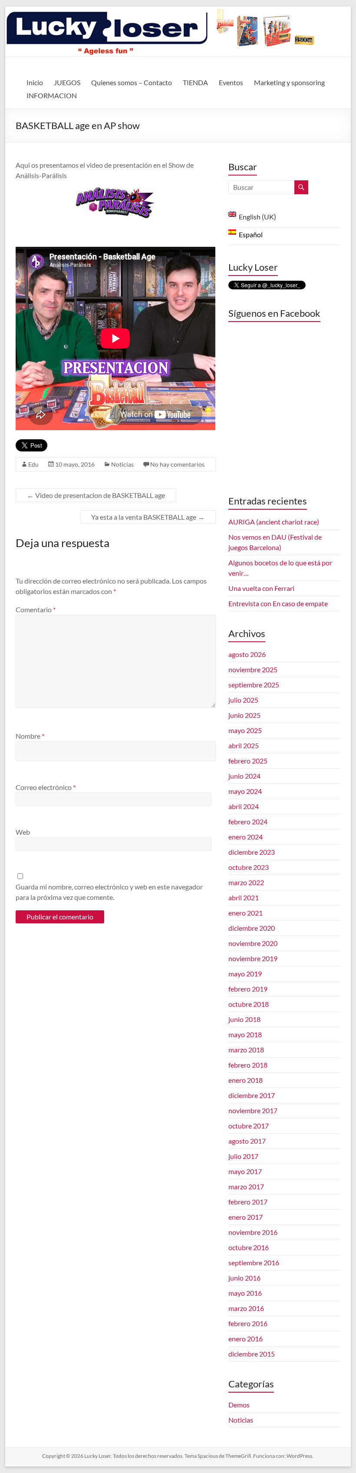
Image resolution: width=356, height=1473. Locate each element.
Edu (33, 464)
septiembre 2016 (253, 1262)
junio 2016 (244, 1278)
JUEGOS (67, 82)
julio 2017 (243, 1156)
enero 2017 (245, 1217)
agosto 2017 (247, 1141)
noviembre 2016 (252, 1232)
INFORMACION (51, 95)
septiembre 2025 (253, 684)
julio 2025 (243, 700)
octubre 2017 (248, 1125)
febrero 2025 (247, 760)
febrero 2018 (247, 1065)
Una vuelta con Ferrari (261, 588)
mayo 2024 (245, 791)
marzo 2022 (246, 882)
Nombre (30, 736)
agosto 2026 (247, 654)
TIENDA (195, 82)
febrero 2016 (247, 1323)
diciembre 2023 (251, 852)
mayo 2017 (245, 1171)
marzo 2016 (246, 1308)
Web (23, 832)
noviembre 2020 (252, 943)
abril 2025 (243, 745)
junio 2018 (244, 1019)
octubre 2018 (248, 1004)
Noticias (122, 464)
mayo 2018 (245, 1034)
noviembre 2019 (252, 958)
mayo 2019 (245, 973)
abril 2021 (243, 897)
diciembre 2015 (251, 1354)
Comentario (36, 609)
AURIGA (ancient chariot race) (273, 522)
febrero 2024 (247, 821)
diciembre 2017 (251, 1095)
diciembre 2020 (251, 928)
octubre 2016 (248, 1247)
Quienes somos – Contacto (131, 82)
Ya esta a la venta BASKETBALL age (147, 517)
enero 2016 (245, 1338)
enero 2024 (245, 837)
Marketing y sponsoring (289, 82)
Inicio (34, 82)
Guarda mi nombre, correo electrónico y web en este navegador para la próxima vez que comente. (109, 891)
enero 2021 (245, 913)
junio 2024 (244, 776)
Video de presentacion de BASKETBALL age (96, 495)
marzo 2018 (246, 1049)
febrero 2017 (247, 1202)
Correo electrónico (46, 787)
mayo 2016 (245, 1293)
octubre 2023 (248, 867)
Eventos (231, 82)
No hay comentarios (177, 464)
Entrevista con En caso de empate (278, 603)
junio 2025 (244, 715)
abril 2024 (243, 806)
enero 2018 (245, 1080)
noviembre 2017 (252, 1110)
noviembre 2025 (252, 669)
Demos (239, 1404)
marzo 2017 (246, 1186)
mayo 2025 (245, 730)
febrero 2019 (247, 989)
